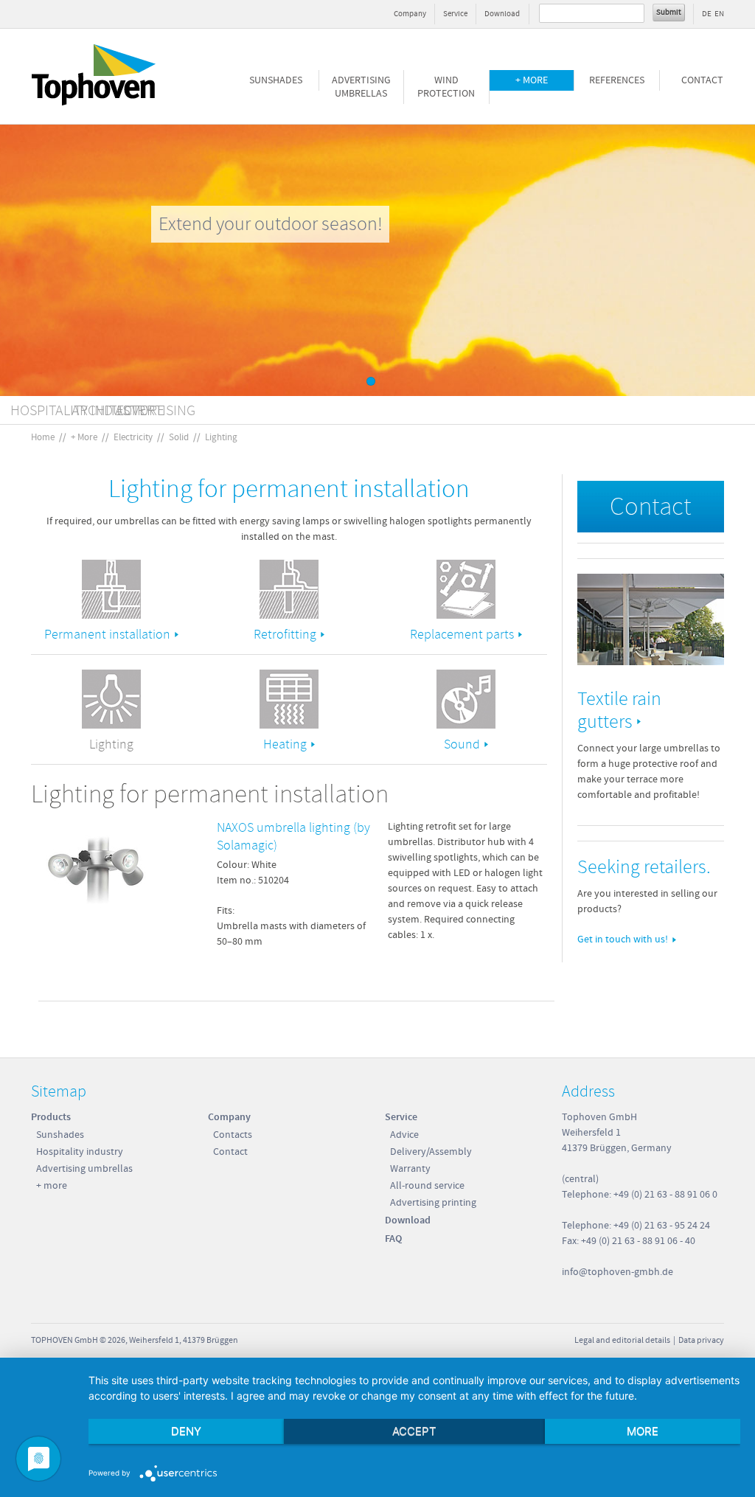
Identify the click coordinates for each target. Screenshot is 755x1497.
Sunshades (275, 80)
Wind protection (446, 87)
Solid (179, 437)
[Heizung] (289, 699)
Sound (462, 744)
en (719, 13)
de (706, 13)
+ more (531, 80)
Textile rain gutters (619, 710)
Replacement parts (462, 634)
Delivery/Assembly (431, 1152)
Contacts (232, 1135)
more (642, 1431)
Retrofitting (285, 634)
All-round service (427, 1185)
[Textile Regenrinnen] (650, 619)
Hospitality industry (79, 1152)
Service (455, 13)
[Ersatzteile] (465, 589)
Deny (186, 1431)
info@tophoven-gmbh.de (617, 1272)
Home (43, 437)
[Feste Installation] (111, 589)
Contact (702, 80)
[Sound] (465, 699)
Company (410, 13)
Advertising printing (433, 1202)
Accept (414, 1431)
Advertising (155, 410)
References (616, 80)
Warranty (410, 1168)
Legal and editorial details (622, 1340)
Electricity (133, 437)
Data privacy (701, 1340)
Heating (285, 744)
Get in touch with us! (622, 939)
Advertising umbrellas (361, 87)
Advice (404, 1135)
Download (502, 13)
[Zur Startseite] (93, 105)
